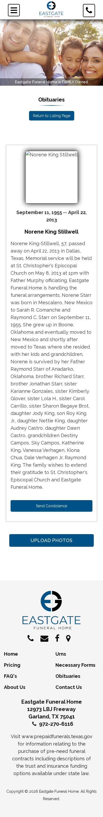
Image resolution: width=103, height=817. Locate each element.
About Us (14, 687)
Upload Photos (51, 540)
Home (11, 654)
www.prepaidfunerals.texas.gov (57, 736)
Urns (60, 654)
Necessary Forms (75, 665)
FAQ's (10, 676)
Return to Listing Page (51, 116)
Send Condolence (51, 506)
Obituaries (67, 676)
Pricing (12, 665)
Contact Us (68, 687)
